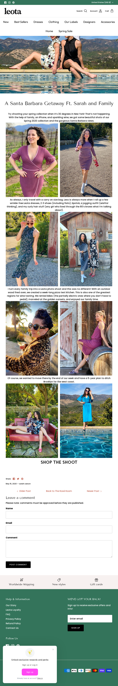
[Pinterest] (13, 2)
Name (9, 508)
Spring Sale (65, 31)
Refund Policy (13, 623)
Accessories (108, 22)
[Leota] (13, 11)
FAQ (8, 614)
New (6, 22)
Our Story (11, 605)
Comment (11, 537)
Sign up (75, 627)
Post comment (18, 564)
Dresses (38, 22)
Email (9, 522)
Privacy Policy (13, 618)
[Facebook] (5, 2)
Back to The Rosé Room (59, 491)
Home (49, 31)
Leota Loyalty (13, 609)
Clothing (53, 22)
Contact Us (12, 628)
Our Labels (71, 22)
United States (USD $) (101, 2)
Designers (89, 22)
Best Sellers (21, 22)
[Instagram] (9, 2)
